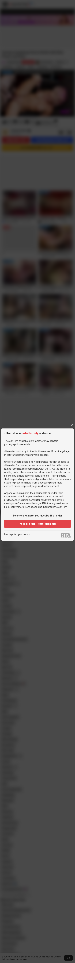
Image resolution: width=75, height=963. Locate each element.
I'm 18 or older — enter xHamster (37, 523)
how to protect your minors (17, 534)
